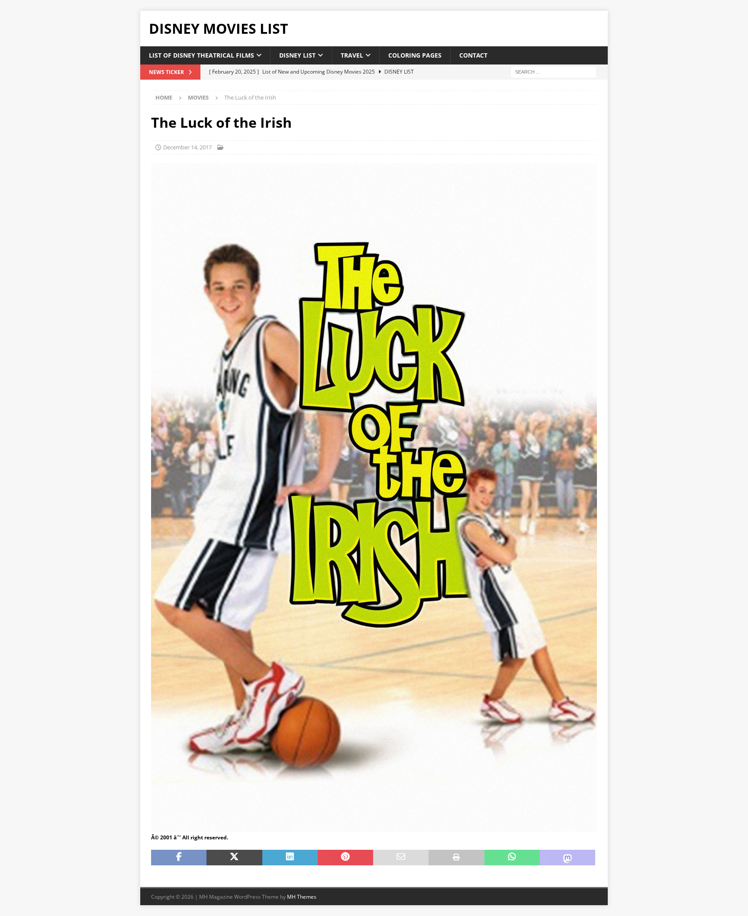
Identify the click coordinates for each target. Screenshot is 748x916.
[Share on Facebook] (178, 857)
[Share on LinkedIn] (290, 857)
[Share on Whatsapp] (512, 857)
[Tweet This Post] (234, 857)
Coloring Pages (415, 55)
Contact (473, 55)
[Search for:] (553, 72)
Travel (352, 55)
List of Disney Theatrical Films (201, 55)
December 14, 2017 (187, 147)
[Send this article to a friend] (401, 857)
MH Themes (301, 896)
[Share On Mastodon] (567, 857)
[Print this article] (456, 857)
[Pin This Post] (345, 857)
